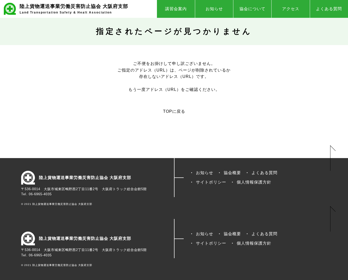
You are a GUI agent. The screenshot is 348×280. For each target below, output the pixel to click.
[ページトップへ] (332, 158)
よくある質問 (329, 9)
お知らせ (214, 9)
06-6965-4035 (40, 194)
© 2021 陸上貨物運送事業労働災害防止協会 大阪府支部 (56, 204)
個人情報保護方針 (254, 182)
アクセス (290, 9)
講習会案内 (176, 9)
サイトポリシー (211, 182)
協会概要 (232, 173)
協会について (252, 9)
